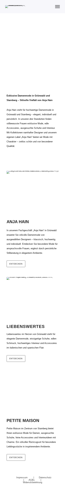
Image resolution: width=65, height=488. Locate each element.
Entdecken (16, 264)
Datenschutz (45, 477)
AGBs (32, 480)
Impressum (22, 477)
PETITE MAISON (34, 59)
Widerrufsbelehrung (32, 482)
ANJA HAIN (23, 31)
